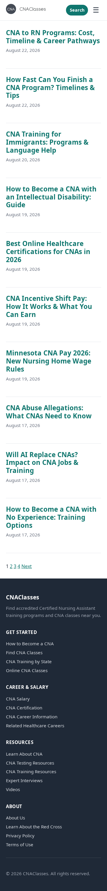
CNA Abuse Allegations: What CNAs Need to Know (49, 411)
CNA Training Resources (31, 771)
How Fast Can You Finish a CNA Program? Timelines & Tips (50, 87)
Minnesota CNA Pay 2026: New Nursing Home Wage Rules (48, 361)
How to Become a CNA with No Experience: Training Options (51, 517)
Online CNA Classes (27, 670)
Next (26, 566)
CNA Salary (18, 699)
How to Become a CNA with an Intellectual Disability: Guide (51, 197)
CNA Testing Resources (30, 763)
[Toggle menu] (96, 10)
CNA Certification (24, 708)
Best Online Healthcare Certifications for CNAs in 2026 (48, 251)
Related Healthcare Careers (35, 725)
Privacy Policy (20, 836)
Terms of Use (19, 844)
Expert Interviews (24, 780)
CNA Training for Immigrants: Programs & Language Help (47, 142)
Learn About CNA (24, 754)
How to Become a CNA (30, 643)
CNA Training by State (29, 661)
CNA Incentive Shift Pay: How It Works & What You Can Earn (49, 306)
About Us (15, 818)
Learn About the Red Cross (34, 827)
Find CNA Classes (24, 652)
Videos (13, 789)
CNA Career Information (31, 717)
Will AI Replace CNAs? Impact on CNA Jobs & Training (42, 462)
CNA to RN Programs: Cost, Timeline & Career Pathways (53, 36)
